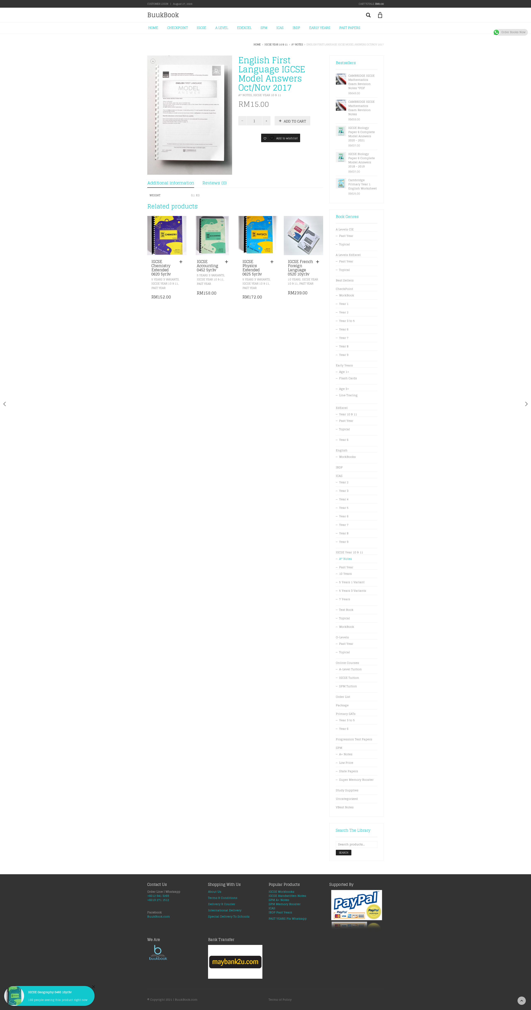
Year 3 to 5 (347, 320)
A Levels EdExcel (348, 254)
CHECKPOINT (177, 28)
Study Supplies (347, 790)
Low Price (346, 762)
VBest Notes (345, 807)
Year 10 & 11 (348, 414)
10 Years (294, 279)
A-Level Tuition (350, 669)
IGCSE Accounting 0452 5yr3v (207, 265)
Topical (344, 244)
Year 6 (343, 329)
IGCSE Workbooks (281, 891)
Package (342, 705)
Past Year (158, 288)
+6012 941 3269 (158, 895)
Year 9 (343, 354)
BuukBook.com (158, 916)
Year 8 (343, 346)
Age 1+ (344, 371)
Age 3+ (344, 388)
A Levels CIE (345, 229)
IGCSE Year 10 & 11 (276, 44)
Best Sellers (345, 280)
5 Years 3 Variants (165, 279)
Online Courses (347, 662)
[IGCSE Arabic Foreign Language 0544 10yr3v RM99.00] (526, 404)
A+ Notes (345, 754)
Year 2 (343, 312)
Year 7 (343, 337)
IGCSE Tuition (349, 677)
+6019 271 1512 (158, 899)
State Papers (348, 771)
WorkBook (346, 295)
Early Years (344, 365)
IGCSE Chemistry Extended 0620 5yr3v (161, 267)
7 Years (344, 599)
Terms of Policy (280, 999)
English (341, 450)
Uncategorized (347, 798)
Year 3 (343, 490)
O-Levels (342, 637)
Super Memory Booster (356, 779)
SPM (264, 28)
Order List (343, 696)
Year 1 (343, 303)
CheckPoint (344, 288)
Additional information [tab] (170, 183)
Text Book (346, 609)
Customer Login (157, 4)
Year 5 (343, 507)
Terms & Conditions (222, 897)
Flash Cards (348, 378)
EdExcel (342, 407)
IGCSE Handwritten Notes (287, 895)
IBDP (296, 28)
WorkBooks (347, 456)
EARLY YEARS (319, 28)
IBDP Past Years (280, 912)
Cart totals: (371, 4)
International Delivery (224, 910)
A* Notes (297, 44)
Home (257, 44)
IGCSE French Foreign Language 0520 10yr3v (300, 267)
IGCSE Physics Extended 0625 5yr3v (252, 267)
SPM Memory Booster (285, 904)
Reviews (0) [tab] (214, 183)
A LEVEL (221, 28)
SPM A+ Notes (279, 899)
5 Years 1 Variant (351, 582)
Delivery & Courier (221, 904)
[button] (181, 262)
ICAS (280, 28)
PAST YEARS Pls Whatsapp (288, 918)
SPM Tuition (348, 686)
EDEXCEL (244, 28)
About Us (214, 891)
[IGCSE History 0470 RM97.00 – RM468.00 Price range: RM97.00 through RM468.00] (4, 404)
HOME (153, 28)
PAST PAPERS (349, 28)
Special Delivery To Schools (229, 916)
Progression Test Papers (354, 739)
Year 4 (343, 499)
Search (343, 852)
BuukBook (163, 15)
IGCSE (201, 28)
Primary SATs (346, 713)
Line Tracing (348, 395)
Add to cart (295, 121)
